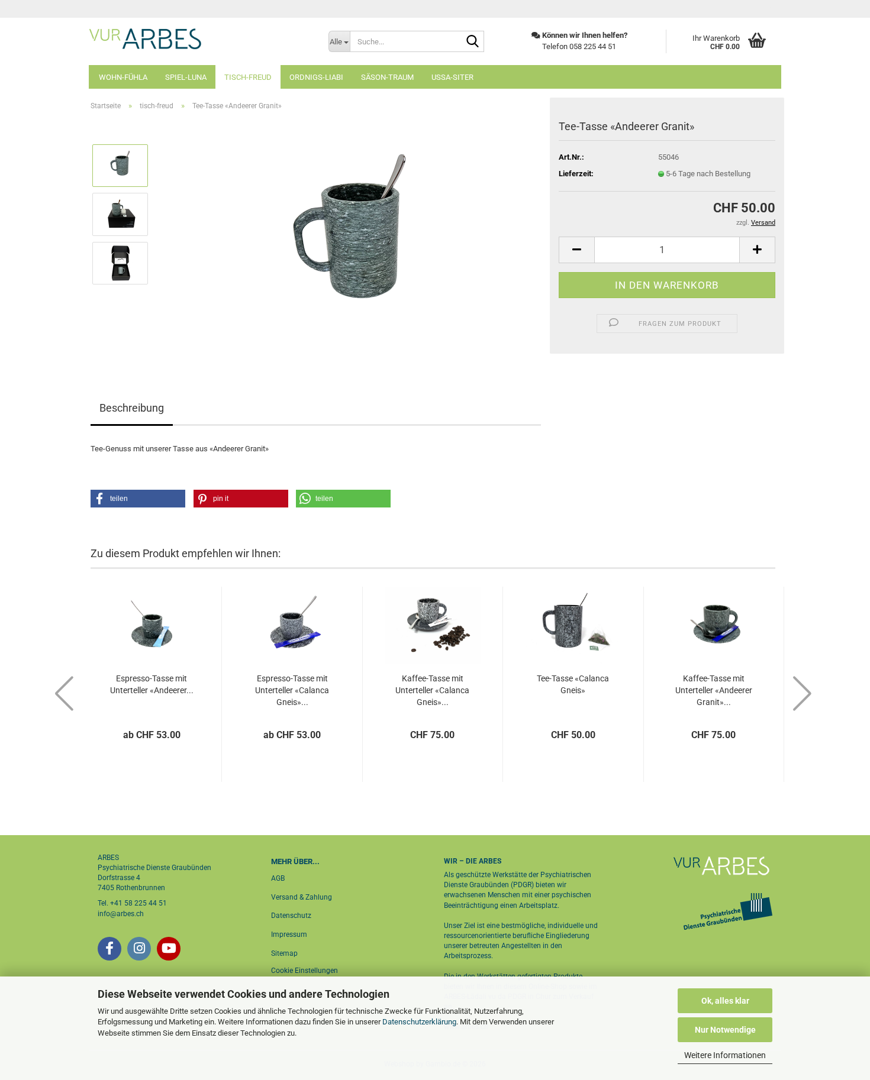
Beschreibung (131, 408)
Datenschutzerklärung (419, 1021)
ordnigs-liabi (316, 77)
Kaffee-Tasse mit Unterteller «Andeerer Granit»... (713, 690)
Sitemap (284, 953)
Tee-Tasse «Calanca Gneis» (573, 684)
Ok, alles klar (725, 1000)
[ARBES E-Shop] (200, 38)
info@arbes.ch (121, 914)
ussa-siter (452, 77)
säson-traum (387, 77)
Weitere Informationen (725, 1055)
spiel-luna (186, 77)
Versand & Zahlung (301, 897)
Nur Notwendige (725, 1029)
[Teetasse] (350, 238)
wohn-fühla (123, 77)
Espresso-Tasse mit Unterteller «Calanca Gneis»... (292, 690)
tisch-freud (248, 77)
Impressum (289, 934)
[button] (576, 250)
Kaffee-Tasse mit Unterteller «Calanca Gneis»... (432, 690)
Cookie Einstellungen (304, 970)
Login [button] (761, 9)
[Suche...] (473, 42)
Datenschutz (291, 915)
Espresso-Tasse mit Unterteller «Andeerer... (152, 684)
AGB (278, 878)
